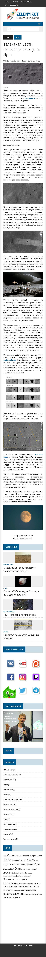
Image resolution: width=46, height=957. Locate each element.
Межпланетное (8, 824)
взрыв (26, 883)
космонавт (8, 890)
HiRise (24, 855)
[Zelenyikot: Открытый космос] (23, 14)
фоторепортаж (37, 894)
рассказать (29, 98)
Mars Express (32, 856)
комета (37, 883)
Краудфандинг (28, 864)
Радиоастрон (8, 876)
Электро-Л (22, 879)
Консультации (26, 1)
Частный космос (9, 839)
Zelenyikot (29, 945)
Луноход (6, 869)
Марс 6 (29, 869)
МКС (12, 869)
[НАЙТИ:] (23, 29)
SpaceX (30, 860)
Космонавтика (8, 805)
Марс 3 (25, 869)
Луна (38, 61)
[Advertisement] (23, 917)
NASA (7, 860)
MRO (40, 855)
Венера (36, 860)
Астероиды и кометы (10, 775)
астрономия (9, 883)
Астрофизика (8, 780)
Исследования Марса (10, 800)
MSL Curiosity (8, 564)
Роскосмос (10, 879)
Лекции (15, 1)
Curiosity (12, 855)
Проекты (6, 834)
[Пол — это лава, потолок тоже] (23, 609)
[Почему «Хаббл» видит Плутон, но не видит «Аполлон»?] (23, 585)
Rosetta (23, 860)
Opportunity (16, 860)
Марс (18, 868)
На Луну (22, 873)
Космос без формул (10, 809)
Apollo (13, 61)
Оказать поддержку (12, 5)
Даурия (6, 864)
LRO (19, 61)
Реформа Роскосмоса (22, 876)
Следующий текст (21, 538)
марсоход (18, 890)
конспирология (28, 61)
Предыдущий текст (24, 535)
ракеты (8, 893)
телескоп (28, 894)
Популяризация (9, 612)
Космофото (7, 814)
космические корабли (30, 886)
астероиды (31, 880)
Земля (5, 632)
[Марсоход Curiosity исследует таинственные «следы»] (23, 561)
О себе (7, 1)
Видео (5, 785)
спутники (19, 893)
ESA (20, 855)
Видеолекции (8, 790)
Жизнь (13, 864)
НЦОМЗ (17, 873)
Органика (28, 873)
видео (31, 883)
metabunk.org (9, 360)
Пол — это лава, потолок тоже (19, 614)
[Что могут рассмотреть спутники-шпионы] (23, 629)
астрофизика (20, 883)
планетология (29, 889)
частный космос (11, 897)
